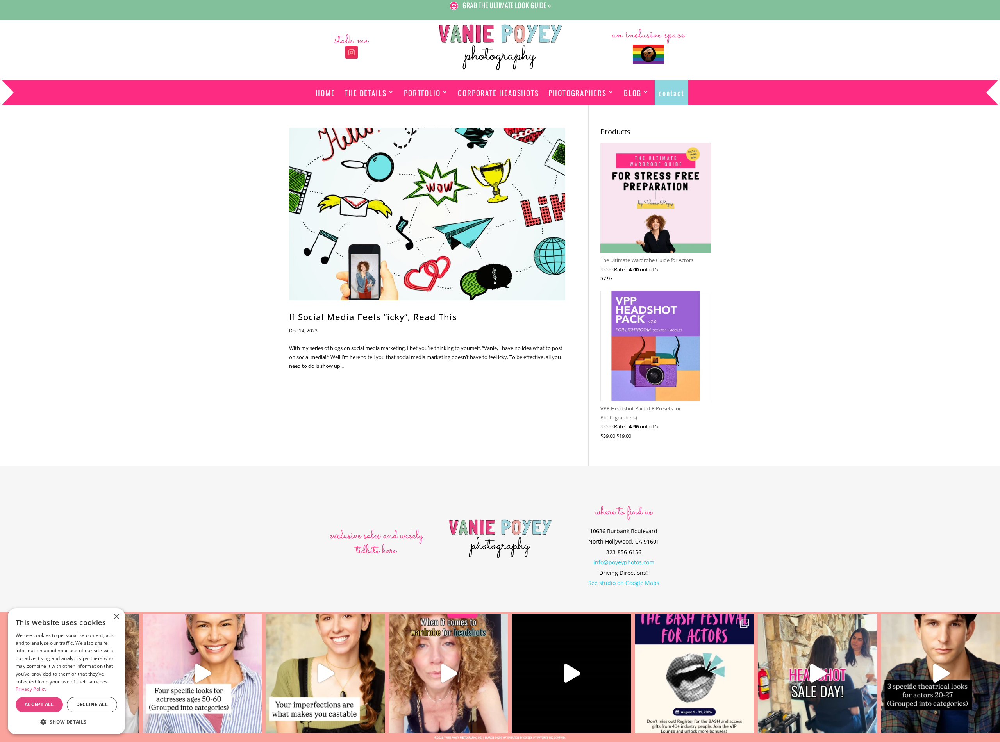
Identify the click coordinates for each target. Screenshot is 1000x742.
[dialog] (66, 671)
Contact (671, 92)
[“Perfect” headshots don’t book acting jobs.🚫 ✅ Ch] (325, 673)
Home (325, 92)
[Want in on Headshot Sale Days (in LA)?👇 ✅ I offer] (817, 673)
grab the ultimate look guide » (506, 5)
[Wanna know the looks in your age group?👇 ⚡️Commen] (202, 673)
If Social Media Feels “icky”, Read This (373, 317)
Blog (633, 92)
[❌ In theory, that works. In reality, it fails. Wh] (448, 673)
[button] (66, 721)
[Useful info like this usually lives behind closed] (571, 673)
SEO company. (557, 737)
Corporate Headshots (498, 92)
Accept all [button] (39, 704)
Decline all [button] (92, 704)
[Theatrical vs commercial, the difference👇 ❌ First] (940, 673)
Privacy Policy (31, 689)
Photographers (577, 92)
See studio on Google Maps (623, 583)
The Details (366, 92)
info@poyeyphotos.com (623, 562)
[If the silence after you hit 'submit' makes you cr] (694, 673)
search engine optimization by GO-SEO (508, 737)
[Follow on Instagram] (351, 52)
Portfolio (422, 92)
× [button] (116, 617)
